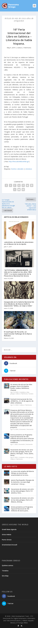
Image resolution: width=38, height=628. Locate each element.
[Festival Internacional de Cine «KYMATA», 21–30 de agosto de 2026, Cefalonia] (6, 400)
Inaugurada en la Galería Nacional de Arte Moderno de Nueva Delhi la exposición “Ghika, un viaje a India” (19, 304)
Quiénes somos (7, 565)
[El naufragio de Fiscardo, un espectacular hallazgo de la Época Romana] (19, 320)
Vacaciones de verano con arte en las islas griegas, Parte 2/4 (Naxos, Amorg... (22, 500)
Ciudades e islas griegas (26, 457)
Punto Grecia (6, 540)
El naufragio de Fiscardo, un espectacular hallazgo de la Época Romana (18, 334)
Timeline (5, 571)
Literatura (28, 169)
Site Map (5, 576)
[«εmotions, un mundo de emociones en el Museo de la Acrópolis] (19, 230)
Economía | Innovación (26, 429)
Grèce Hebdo (6, 535)
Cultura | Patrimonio (24, 48)
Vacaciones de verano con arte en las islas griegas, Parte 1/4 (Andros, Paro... (22, 491)
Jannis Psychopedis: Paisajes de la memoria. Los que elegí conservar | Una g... (22, 482)
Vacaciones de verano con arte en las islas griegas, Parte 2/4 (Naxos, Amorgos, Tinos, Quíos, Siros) (21, 452)
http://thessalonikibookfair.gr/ (19, 161)
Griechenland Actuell (9, 545)
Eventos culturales (17, 169)
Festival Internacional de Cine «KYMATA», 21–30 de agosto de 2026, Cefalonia (21, 401)
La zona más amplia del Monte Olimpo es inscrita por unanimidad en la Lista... (22, 473)
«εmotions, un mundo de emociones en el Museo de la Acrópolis (18, 243)
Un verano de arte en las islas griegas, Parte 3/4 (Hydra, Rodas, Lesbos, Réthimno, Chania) (21, 387)
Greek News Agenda (9, 529)
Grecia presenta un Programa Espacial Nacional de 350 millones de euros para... (22, 509)
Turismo (30, 394)
